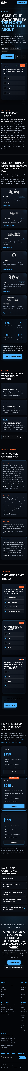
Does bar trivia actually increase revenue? (12, 893)
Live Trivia (3, 989)
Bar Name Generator (6, 1007)
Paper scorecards (11, 607)
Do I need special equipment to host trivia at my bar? (12, 900)
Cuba (8, 686)
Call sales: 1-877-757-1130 (14, 967)
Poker (2, 992)
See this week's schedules (13, 356)
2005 (7, 88)
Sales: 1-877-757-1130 (7, 1036)
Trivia (2, 987)
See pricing (20, 57)
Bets (2, 996)
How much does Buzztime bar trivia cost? (11, 885)
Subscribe (22, 1057)
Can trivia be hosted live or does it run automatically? (13, 908)
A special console (11, 597)
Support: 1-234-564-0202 (8, 1038)
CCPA (22, 1027)
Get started (14, 772)
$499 (8, 634)
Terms (22, 1025)
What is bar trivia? (8, 878)
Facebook (10, 1045)
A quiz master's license (12, 611)
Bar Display (23, 987)
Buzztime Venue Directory (23, 996)
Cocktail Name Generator (7, 1009)
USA (7, 676)
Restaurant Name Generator (8, 1004)
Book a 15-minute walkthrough (12, 437)
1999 (7, 78)
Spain (8, 681)
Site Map (23, 1030)
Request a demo (22, 2)
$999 (8, 647)
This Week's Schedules (7, 985)
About (22, 1004)
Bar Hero (23, 992)
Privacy (22, 1023)
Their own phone (11, 602)
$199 (7, 638)
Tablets (22, 989)
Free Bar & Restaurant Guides (9, 1011)
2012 (7, 93)
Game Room (24, 985)
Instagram (3, 1045)
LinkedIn (5, 1047)
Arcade (3, 998)
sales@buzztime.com (6, 1040)
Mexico (8, 672)
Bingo (2, 994)
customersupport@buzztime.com (10, 1042)
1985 (7, 83)
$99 (7, 643)
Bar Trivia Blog (5, 1014)
